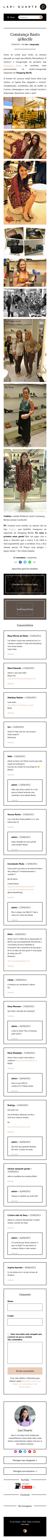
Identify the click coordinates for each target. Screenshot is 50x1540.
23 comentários (19, 557)
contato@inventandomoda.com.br (21, 889)
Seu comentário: (15, 1339)
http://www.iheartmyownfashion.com (22, 678)
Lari (26, 44)
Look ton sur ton (25, 609)
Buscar (41, 17)
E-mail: (11, 1315)
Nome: (11, 1301)
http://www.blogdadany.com (26, 1060)
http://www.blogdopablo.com (19, 961)
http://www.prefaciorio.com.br (19, 1127)
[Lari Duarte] (25, 7)
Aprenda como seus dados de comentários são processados (27, 1384)
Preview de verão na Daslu (25, 584)
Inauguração (34, 44)
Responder (11, 654)
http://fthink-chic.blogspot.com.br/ (21, 705)
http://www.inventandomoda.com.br (21, 886)
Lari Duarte (25, 1430)
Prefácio (12, 529)
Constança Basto (13, 65)
